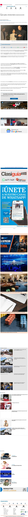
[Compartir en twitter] (11, 47)
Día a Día (14, 509)
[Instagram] (25, 503)
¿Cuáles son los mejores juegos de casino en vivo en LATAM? (8, 332)
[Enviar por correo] (24, 47)
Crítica (14, 508)
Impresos (14, 514)
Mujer (14, 510)
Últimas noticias (4, 348)
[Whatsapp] (9, 503)
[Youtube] (21, 503)
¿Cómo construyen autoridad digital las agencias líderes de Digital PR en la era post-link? (12, 312)
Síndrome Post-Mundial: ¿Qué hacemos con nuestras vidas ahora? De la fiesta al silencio (12, 252)
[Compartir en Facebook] (4, 47)
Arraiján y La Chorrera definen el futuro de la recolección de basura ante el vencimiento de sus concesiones (19, 358)
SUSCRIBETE (14, 98)
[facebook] (13, 503)
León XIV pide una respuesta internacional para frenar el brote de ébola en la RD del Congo (20, 395)
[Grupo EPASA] (23, 514)
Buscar (5, 508)
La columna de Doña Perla (15, 402)
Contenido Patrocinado (4, 233)
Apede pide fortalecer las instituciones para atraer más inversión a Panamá (19, 411)
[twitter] (17, 503)
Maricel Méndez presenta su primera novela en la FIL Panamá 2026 (19, 420)
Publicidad (5, 512)
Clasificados (6, 511)
